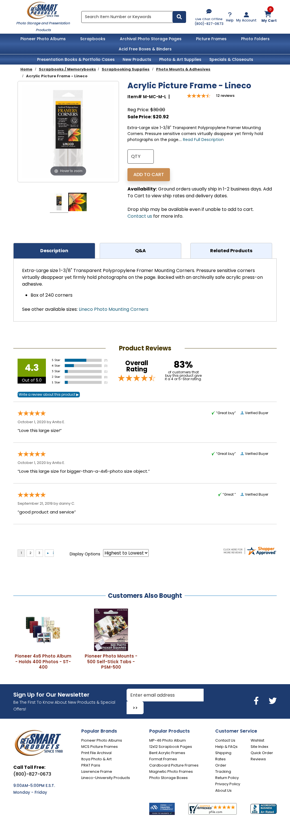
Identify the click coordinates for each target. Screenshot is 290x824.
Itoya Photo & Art (96, 759)
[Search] (179, 17)
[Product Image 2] (77, 203)
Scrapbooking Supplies (126, 69)
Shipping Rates (223, 756)
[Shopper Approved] (212, 809)
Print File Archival (96, 752)
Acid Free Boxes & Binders (145, 49)
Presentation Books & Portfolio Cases (76, 59)
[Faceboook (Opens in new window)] (257, 701)
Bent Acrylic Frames (167, 752)
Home (26, 69)
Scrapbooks (92, 39)
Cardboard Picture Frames (174, 765)
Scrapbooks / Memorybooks (67, 69)
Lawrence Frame (96, 771)
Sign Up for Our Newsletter (51, 695)
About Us (223, 790)
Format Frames (163, 759)
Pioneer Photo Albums (43, 39)
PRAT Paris (90, 765)
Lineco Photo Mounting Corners (113, 309)
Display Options (85, 554)
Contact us (139, 216)
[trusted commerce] (162, 809)
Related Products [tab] (231, 250)
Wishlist (257, 740)
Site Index (259, 746)
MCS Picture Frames (99, 746)
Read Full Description (203, 139)
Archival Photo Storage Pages (151, 39)
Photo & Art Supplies (180, 59)
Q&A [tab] (140, 250)
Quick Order (262, 752)
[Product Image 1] (59, 203)
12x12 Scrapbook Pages (170, 746)
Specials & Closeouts (231, 59)
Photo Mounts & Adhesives (183, 69)
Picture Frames (211, 39)
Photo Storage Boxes (168, 777)
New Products (137, 59)
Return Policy (227, 777)
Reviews (258, 759)
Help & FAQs (226, 746)
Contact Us (225, 740)
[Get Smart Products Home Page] (43, 10)
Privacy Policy (227, 784)
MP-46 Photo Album (167, 740)
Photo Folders (255, 39)
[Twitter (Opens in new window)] (273, 701)
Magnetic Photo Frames (171, 771)
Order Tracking (223, 768)
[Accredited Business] (263, 809)
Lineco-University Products (105, 777)
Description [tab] (54, 250)
